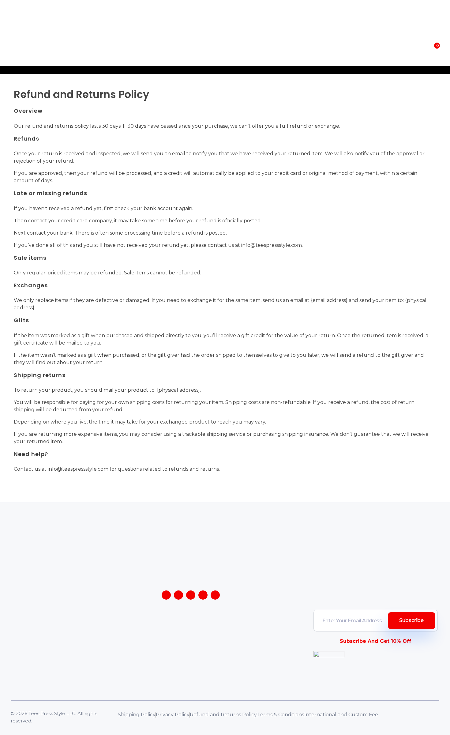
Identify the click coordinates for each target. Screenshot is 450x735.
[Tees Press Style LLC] (55, 41)
